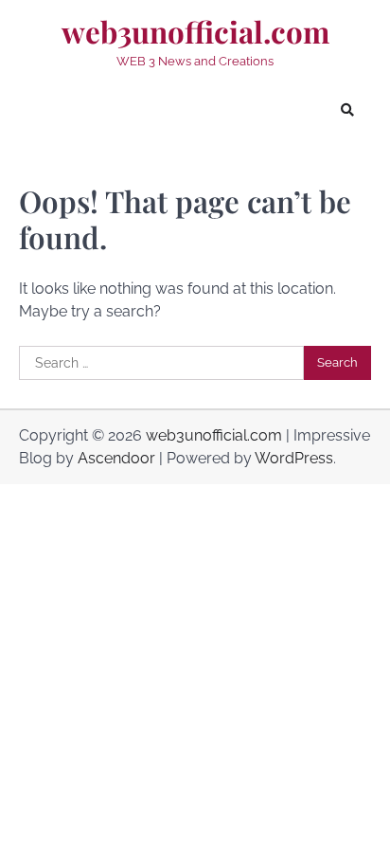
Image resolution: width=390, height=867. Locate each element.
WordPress (294, 458)
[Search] (347, 110)
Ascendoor (116, 458)
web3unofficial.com (195, 32)
